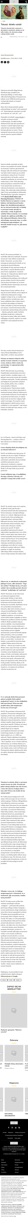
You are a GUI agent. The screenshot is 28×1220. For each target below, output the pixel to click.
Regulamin (10, 1132)
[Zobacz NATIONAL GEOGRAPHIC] (14, 1100)
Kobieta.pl (3, 1162)
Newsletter (10, 1138)
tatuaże (18, 980)
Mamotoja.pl (4, 1165)
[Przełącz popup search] (26, 1)
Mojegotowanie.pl (19, 1162)
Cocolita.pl (3, 1172)
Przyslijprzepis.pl (19, 1167)
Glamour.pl (17, 1160)
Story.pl (16, 1172)
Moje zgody (17, 1138)
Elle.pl (2, 1160)
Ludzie (3, 21)
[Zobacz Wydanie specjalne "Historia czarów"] (14, 1011)
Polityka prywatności (20, 1132)
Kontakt (5, 1132)
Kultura (4, 980)
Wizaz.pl (17, 1169)
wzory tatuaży (19, 117)
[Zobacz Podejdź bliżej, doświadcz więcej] (14, 1053)
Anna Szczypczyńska (7, 55)
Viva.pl (2, 1169)
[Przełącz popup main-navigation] (1, 1)
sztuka (10, 980)
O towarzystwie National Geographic (14, 1135)
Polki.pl (2, 1167)
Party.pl (16, 1165)
